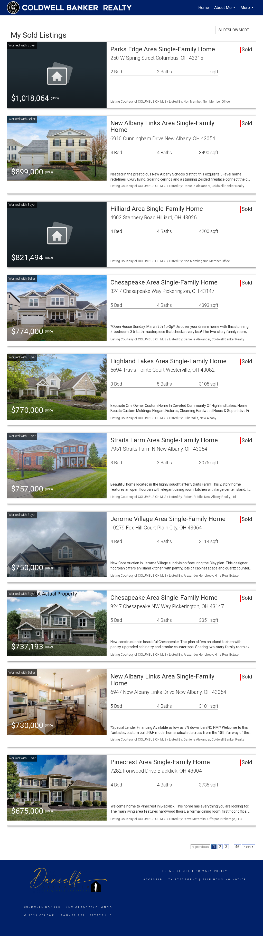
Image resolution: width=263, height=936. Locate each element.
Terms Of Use (176, 871)
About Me (225, 10)
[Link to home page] (72, 7)
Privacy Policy (211, 871)
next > (248, 847)
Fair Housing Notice (224, 879)
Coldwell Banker (42, 907)
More (247, 10)
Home (203, 7)
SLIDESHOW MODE (234, 30)
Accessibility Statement (170, 879)
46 (237, 847)
